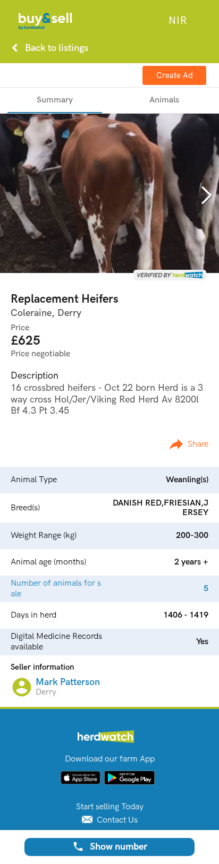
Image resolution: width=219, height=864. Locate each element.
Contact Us (116, 820)
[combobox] (177, 20)
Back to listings (47, 47)
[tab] (54, 100)
